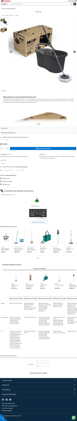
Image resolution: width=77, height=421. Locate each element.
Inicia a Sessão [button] (71, 1)
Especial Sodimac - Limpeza (12, 15)
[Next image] (74, 52)
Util (1, 137)
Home (3, 15)
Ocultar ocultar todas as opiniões (38, 373)
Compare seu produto (39, 268)
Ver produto (6, 254)
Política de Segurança (7, 410)
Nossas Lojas (39, 11)
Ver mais (38, 124)
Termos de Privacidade (7, 408)
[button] (42, 4)
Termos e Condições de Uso (8, 403)
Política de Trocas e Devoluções (9, 405)
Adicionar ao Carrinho (43, 148)
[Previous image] (11, 52)
